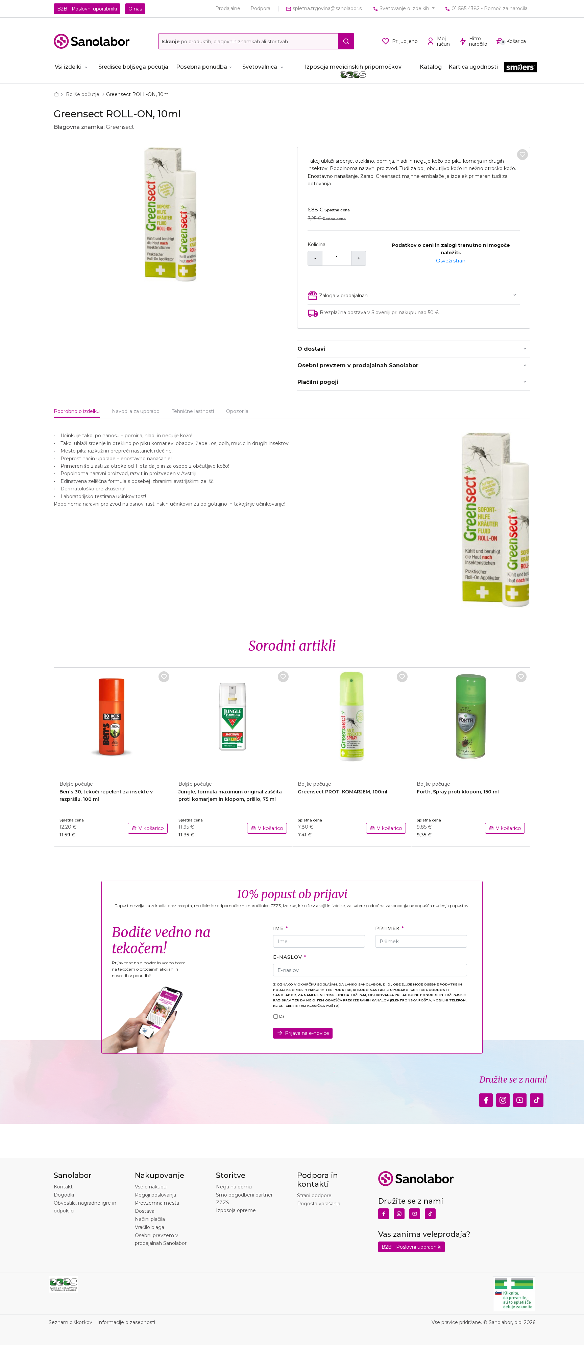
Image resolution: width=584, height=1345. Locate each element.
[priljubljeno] (522, 154)
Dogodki (64, 1195)
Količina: (317, 244)
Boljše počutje (83, 94)
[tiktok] (537, 1098)
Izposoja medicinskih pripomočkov (353, 67)
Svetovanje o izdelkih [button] (404, 8)
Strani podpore (314, 1195)
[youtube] (520, 1098)
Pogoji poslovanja (155, 1195)
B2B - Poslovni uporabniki (87, 9)
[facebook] (486, 1098)
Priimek (387, 928)
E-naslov (287, 957)
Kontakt (63, 1187)
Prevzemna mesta (157, 1203)
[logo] (92, 41)
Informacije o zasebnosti (126, 1322)
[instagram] (503, 1098)
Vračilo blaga (149, 1227)
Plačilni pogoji (317, 382)
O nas (135, 9)
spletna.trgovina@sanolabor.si (327, 8)
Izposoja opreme (236, 1210)
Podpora (260, 8)
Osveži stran (450, 261)
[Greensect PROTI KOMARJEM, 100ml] (352, 720)
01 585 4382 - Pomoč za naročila (489, 8)
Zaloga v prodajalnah (343, 296)
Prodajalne (227, 8)
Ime (278, 928)
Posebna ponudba (201, 67)
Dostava (144, 1211)
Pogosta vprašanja (318, 1204)
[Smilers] (520, 67)
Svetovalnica (259, 67)
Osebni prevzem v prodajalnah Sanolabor (357, 365)
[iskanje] (346, 41)
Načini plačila (150, 1219)
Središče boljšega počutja (133, 67)
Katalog (431, 67)
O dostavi (311, 349)
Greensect (120, 127)
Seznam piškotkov (70, 1322)
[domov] (58, 94)
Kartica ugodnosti (473, 67)
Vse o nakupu (151, 1187)
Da (282, 1016)
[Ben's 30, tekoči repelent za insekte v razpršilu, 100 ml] (113, 720)
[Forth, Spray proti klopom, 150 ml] (471, 720)
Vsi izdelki (68, 67)
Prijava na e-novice (307, 1033)
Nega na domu (234, 1187)
